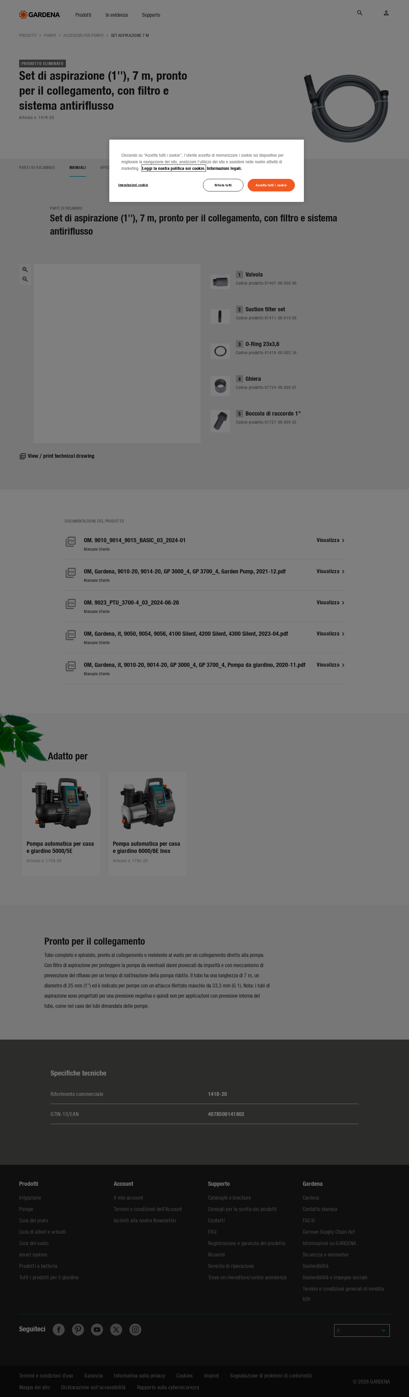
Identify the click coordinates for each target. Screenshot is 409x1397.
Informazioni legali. (224, 168)
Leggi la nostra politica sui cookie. (173, 168)
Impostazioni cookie (133, 184)
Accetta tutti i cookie (271, 184)
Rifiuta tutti (223, 184)
